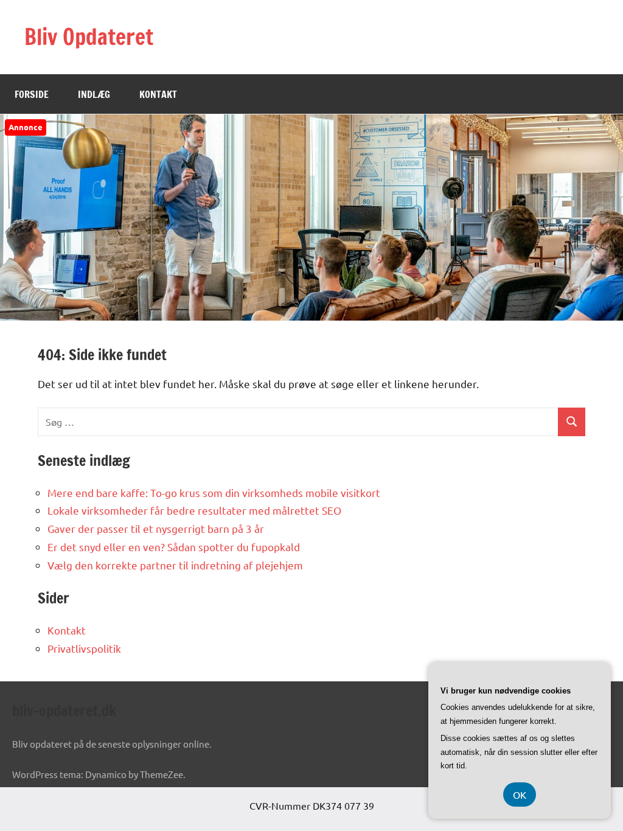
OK (519, 794)
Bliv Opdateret (88, 36)
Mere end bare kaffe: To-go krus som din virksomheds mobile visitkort (213, 492)
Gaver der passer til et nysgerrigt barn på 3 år (155, 528)
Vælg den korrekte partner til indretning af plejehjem (175, 564)
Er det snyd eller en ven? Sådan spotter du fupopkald (173, 546)
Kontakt (158, 94)
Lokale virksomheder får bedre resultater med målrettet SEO (194, 510)
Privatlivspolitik (84, 648)
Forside (32, 94)
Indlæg (94, 94)
